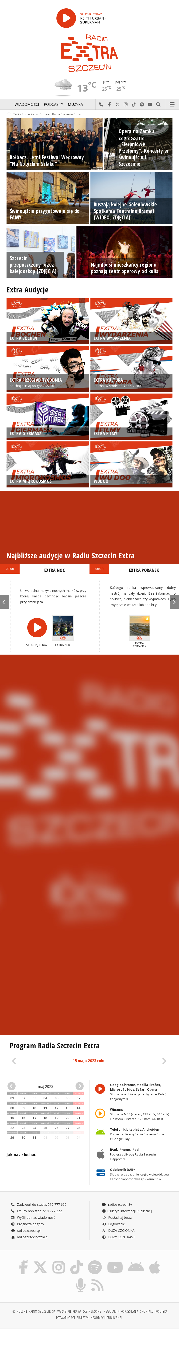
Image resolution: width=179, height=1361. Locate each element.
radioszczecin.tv (119, 1204)
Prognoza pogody (30, 1224)
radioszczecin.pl (28, 1230)
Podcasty (53, 104)
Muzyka (75, 104)
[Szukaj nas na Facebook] (23, 1261)
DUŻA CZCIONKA (120, 1230)
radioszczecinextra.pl (32, 1237)
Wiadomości (27, 104)
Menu (172, 104)
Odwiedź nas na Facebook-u (109, 104)
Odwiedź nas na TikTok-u (134, 104)
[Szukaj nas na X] (40, 1261)
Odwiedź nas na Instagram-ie (126, 104)
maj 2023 (45, 1086)
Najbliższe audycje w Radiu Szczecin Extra (70, 555)
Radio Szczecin (23, 114)
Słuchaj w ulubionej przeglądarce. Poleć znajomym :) (138, 1092)
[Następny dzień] (152, 1061)
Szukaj (158, 104)
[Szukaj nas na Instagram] (59, 1261)
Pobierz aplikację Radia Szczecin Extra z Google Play (137, 1134)
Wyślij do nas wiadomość (150, 104)
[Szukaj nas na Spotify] (94, 1261)
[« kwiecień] (13, 1086)
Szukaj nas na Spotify (142, 104)
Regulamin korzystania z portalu (129, 1311)
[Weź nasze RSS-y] (98, 1279)
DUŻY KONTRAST (121, 1237)
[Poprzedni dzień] (25, 1061)
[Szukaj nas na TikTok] (76, 1261)
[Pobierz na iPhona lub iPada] (155, 1261)
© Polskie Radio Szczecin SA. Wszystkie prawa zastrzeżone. (57, 1311)
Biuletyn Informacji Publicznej (129, 1211)
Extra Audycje (27, 290)
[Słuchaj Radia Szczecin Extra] (66, 18)
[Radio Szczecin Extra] (89, 53)
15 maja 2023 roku (89, 1060)
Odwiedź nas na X (118, 104)
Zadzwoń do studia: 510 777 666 (41, 1204)
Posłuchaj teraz (119, 1217)
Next (174, 602)
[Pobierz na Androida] (136, 1261)
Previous (4, 602)
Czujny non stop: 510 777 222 (39, 1211)
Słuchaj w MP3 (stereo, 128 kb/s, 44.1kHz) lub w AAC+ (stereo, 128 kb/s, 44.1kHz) (139, 1114)
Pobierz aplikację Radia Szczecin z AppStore (133, 1154)
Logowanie (116, 1224)
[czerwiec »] (77, 1086)
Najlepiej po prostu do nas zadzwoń (101, 104)
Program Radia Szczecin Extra (60, 114)
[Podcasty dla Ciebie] (81, 1279)
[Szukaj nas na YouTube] (115, 1261)
